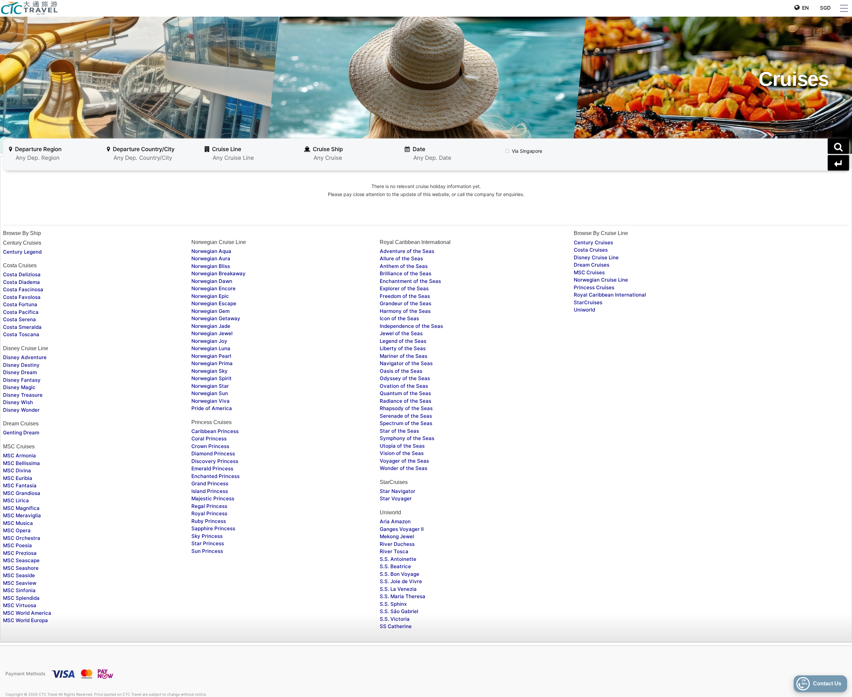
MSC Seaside (19, 575)
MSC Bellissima (21, 463)
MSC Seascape (21, 560)
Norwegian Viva (210, 401)
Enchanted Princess (215, 476)
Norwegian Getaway (215, 318)
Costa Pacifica (21, 312)
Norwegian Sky (209, 371)
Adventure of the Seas (407, 251)
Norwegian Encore (213, 288)
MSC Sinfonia (19, 590)
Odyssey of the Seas (405, 378)
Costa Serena (19, 319)
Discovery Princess (214, 461)
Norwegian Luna (210, 348)
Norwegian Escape (213, 303)
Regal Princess (209, 506)
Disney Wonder (21, 410)
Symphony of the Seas (407, 438)
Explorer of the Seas (404, 288)
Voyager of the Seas (404, 461)
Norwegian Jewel (212, 333)
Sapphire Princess (213, 528)
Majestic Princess (212, 498)
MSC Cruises (589, 272)
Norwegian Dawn (211, 281)
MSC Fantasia (20, 485)
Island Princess (209, 491)
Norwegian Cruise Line (601, 280)
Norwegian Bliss (210, 266)
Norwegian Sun (209, 393)
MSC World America (27, 613)
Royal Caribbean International (610, 295)
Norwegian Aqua (211, 251)
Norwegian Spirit (211, 378)
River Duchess (397, 544)
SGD (825, 8)
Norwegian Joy (209, 341)
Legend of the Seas (403, 341)
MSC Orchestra (21, 538)
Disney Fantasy (22, 380)
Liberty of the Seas (403, 348)
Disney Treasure (23, 395)
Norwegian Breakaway (218, 273)
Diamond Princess (213, 453)
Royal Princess (209, 513)
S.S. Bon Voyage (399, 574)
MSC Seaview (19, 583)
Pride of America (211, 408)
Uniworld (584, 310)
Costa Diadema (21, 282)
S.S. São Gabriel (399, 611)
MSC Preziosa (20, 553)
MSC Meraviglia (22, 515)
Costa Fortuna (20, 304)
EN (804, 8)
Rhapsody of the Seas (406, 408)
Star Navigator (397, 491)
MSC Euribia (17, 478)
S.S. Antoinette (398, 559)
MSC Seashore (21, 568)
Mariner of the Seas (403, 356)
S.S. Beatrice (395, 566)
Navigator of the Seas (406, 363)
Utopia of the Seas (402, 446)
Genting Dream (21, 432)
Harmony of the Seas (405, 311)
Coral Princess (209, 438)
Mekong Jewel (397, 536)
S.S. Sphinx (393, 604)
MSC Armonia (19, 455)
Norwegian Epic (210, 296)
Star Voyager (396, 498)
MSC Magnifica (21, 508)
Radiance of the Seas (405, 401)
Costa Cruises (591, 250)
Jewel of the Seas (401, 333)
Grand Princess (209, 483)
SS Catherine (396, 626)
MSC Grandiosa (21, 493)
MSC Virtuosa (19, 605)
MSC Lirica (16, 500)
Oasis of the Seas (401, 371)
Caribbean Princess (215, 431)
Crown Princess (210, 446)
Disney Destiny (21, 365)
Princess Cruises (594, 287)
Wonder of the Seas (403, 468)
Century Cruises (593, 242)
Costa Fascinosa (23, 289)
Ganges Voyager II (402, 529)
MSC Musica (18, 523)
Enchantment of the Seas (410, 281)
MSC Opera (17, 530)
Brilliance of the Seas (405, 273)
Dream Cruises (591, 265)
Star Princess (207, 543)
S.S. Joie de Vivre (401, 581)
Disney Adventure (25, 357)
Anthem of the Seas (404, 266)
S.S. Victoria (395, 619)
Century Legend (22, 252)
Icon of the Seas (399, 318)
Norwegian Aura (210, 258)
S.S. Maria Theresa (402, 596)
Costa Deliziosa (22, 274)
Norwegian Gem (210, 311)
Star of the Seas (399, 431)
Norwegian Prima (212, 363)
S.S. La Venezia (398, 589)
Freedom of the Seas (405, 296)
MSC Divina (17, 470)
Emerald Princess (212, 468)
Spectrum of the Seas (406, 423)
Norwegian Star (210, 386)
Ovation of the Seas (404, 386)
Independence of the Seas (411, 326)
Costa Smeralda (22, 327)
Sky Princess (207, 536)
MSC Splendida (21, 598)
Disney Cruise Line (596, 257)
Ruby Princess (208, 521)
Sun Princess (207, 551)
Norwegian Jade (210, 326)
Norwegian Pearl (211, 356)
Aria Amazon (395, 521)
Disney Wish (18, 402)
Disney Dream (20, 372)
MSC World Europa (25, 620)
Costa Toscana (21, 334)
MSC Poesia (17, 545)
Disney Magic (19, 387)
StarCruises (588, 302)
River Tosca (394, 551)
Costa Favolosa (22, 297)
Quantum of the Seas (405, 393)
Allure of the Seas (401, 258)
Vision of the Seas (402, 453)
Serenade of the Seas (406, 416)
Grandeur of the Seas (405, 303)
